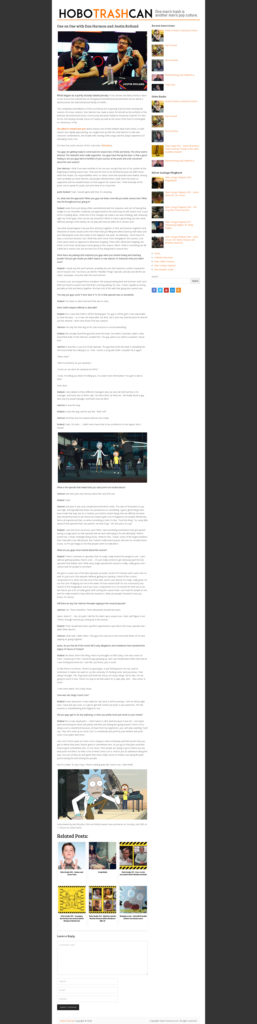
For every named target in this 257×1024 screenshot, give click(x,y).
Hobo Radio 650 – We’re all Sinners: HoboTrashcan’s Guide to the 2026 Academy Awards (182, 148)
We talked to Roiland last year (71, 128)
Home (157, 253)
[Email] (172, 290)
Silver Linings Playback (165, 265)
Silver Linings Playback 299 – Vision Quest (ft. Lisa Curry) (182, 194)
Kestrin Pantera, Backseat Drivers (181, 30)
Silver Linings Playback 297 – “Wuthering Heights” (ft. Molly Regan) (179, 225)
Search (155, 276)
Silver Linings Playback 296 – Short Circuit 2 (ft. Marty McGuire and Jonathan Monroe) (181, 239)
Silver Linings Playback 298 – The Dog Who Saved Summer (181, 208)
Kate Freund (171, 45)
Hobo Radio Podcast (164, 261)
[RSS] (178, 290)
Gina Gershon (171, 60)
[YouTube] (166, 290)
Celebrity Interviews (163, 257)
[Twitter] (160, 290)
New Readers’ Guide (164, 269)
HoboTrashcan (67, 1020)
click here (106, 145)
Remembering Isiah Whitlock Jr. (180, 75)
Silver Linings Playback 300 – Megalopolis (178, 179)
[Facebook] (154, 290)
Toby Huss (170, 84)
